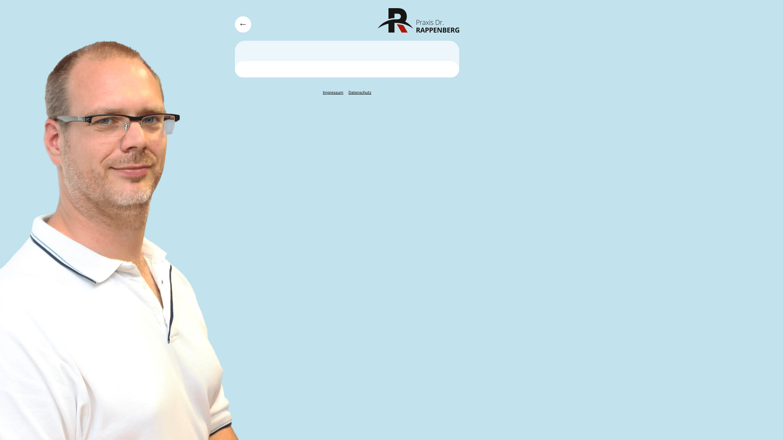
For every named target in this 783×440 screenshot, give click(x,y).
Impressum (333, 93)
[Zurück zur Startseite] (243, 24)
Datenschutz (359, 93)
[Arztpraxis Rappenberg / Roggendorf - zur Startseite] (418, 20)
